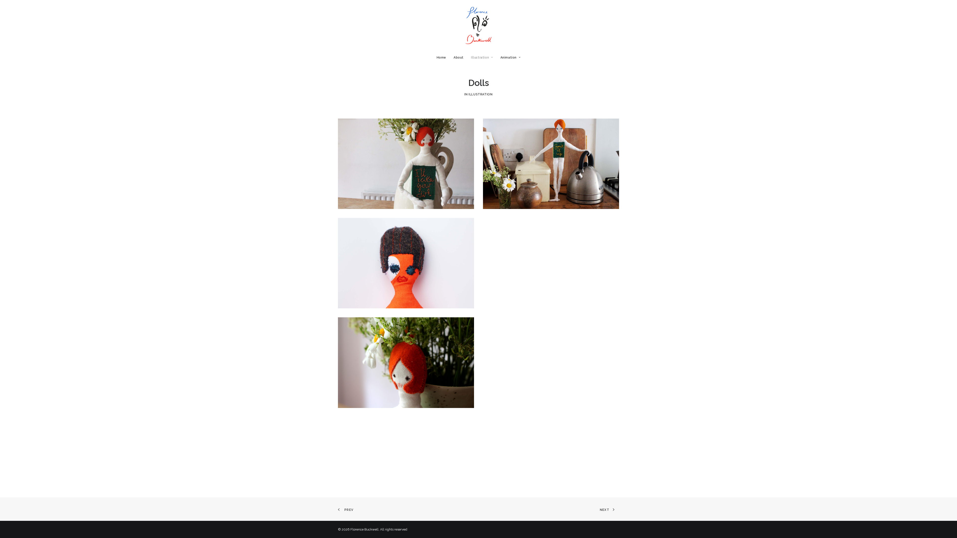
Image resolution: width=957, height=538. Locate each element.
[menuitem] (443, 57)
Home (441, 57)
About (459, 57)
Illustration (480, 57)
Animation (508, 57)
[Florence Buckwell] (479, 25)
